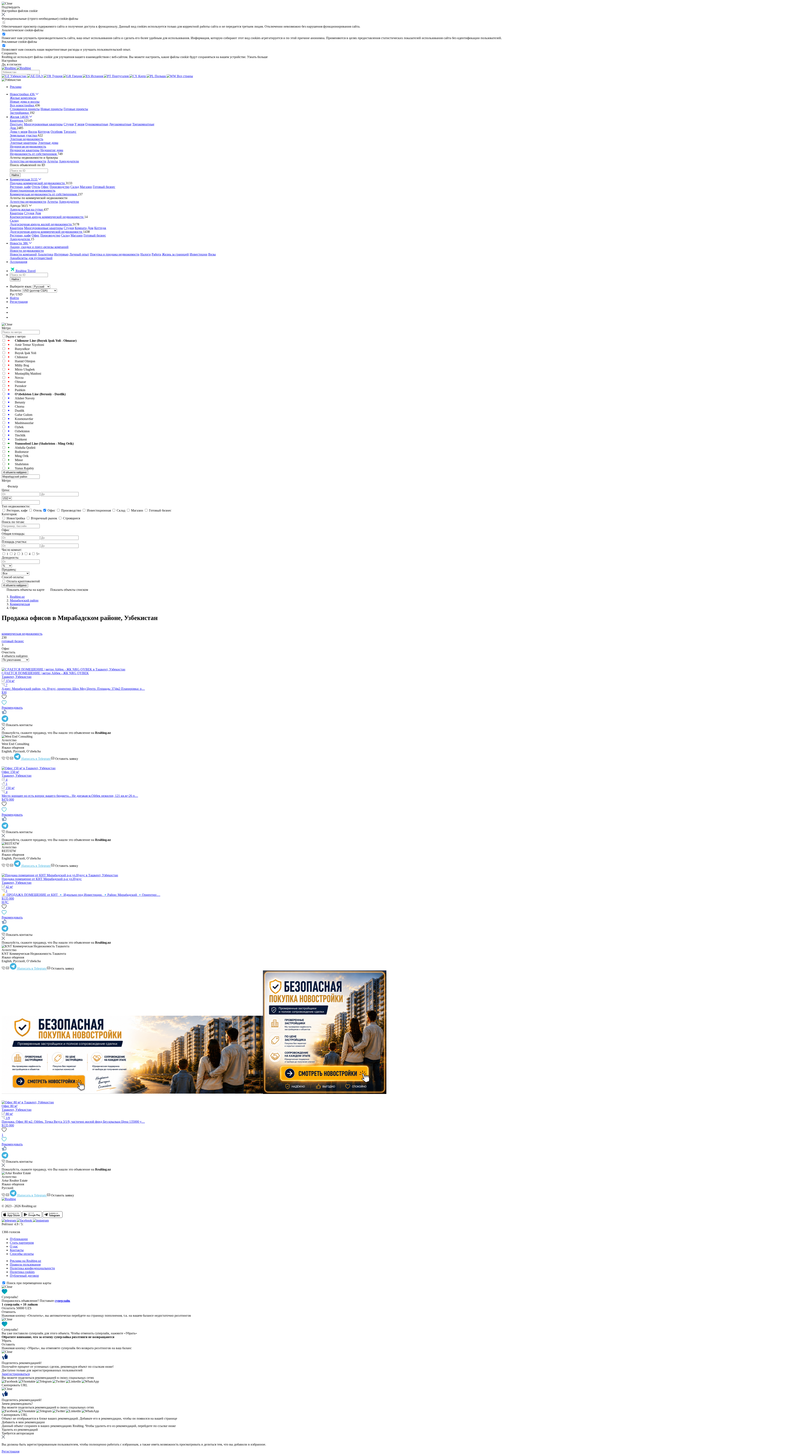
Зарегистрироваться (16, 1374)
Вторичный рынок (44, 518)
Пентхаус (16, 124)
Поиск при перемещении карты (29, 1283)
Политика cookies (22, 1272)
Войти (14, 298)
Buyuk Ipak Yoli (25, 353)
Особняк (57, 131)
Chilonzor (21, 357)
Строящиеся (71, 518)
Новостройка (16, 518)
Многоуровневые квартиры (43, 124)
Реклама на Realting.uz (25, 1261)
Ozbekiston (22, 431)
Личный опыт (79, 254)
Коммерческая (20, 604)
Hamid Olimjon (25, 361)
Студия (69, 124)
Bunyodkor (22, 349)
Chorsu (19, 406)
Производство (60, 187)
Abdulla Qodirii (25, 447)
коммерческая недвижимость (22, 633)
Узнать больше (257, 57)
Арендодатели (69, 161)
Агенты (52, 161)
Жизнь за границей (175, 254)
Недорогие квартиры (25, 150)
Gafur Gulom (23, 414)
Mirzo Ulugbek (25, 369)
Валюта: (15, 290)
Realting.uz (17, 596)
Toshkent (21, 439)
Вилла (32, 131)
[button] (11, 80)
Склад (74, 187)
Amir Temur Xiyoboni (29, 344)
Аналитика (45, 254)
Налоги (145, 254)
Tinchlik (20, 435)
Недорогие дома (51, 150)
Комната (81, 228)
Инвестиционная (99, 510)
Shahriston (22, 464)
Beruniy (20, 402)
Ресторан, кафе (20, 187)
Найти (15, 175)
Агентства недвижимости (28, 161)
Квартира (16, 213)
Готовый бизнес (104, 187)
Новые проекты (52, 109)
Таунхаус (70, 131)
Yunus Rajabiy (24, 468)
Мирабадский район (24, 600)
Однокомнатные (96, 124)
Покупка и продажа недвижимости (114, 254)
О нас (14, 1246)
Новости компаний (23, 254)
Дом (38, 213)
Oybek (19, 427)
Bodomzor (22, 452)
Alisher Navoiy (25, 398)
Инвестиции (198, 254)
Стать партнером (22, 1242)
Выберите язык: (21, 286)
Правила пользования (25, 1264)
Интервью (61, 254)
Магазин (86, 187)
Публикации (19, 1239)
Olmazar (20, 382)
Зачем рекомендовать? (17, 1403)
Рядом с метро (16, 336)
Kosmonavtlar (24, 419)
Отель (36, 187)
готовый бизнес (13, 641)
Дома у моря (18, 131)
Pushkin (20, 390)
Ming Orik (22, 456)
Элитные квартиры (23, 143)
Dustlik (19, 410)
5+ (37, 554)
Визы (212, 254)
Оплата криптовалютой (23, 581)
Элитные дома (48, 143)
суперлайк (62, 1300)
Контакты (17, 1250)
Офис (45, 187)
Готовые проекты (76, 109)
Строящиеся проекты (25, 109)
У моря (79, 124)
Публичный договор (24, 1275)
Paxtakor (20, 386)
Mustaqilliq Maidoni (28, 373)
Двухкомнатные (120, 124)
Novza (19, 377)
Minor (19, 460)
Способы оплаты (22, 1254)
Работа (156, 254)
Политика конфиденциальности (32, 1268)
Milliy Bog (22, 365)
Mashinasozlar (24, 423)
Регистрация (19, 301)
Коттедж (44, 131)
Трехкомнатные (143, 124)
